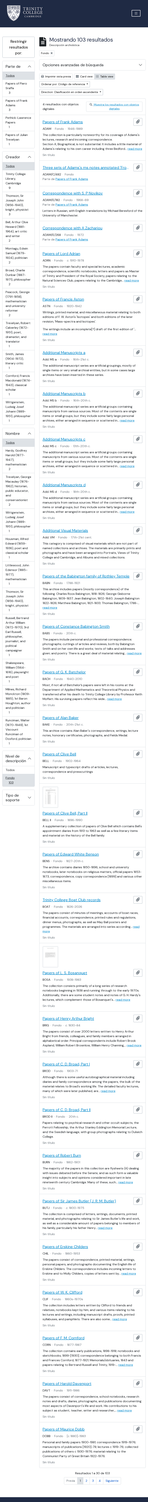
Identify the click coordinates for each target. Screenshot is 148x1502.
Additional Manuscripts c (64, 439)
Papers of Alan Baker (61, 717)
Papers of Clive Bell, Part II (65, 813)
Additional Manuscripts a (64, 352)
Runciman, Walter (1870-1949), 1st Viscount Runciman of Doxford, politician (18, 731)
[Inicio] (27, 13)
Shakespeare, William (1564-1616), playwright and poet (17, 672)
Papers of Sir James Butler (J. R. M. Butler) (79, 1201)
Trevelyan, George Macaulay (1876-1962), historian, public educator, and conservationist (18, 491)
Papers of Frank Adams (16, 105)
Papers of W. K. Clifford (62, 1292)
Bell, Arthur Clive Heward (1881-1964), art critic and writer (16, 231)
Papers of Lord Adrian (61, 253)
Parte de (13, 66)
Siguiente (112, 1481)
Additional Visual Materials (65, 530)
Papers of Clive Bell (59, 754)
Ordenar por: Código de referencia (63, 84)
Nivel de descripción (16, 758)
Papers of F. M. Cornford (63, 1338)
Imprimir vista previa (58, 76)
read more (135, 149)
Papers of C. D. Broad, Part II (67, 1109)
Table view (106, 76)
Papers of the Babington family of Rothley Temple (86, 576)
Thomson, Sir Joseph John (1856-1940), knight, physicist (17, 205)
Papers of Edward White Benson (71, 854)
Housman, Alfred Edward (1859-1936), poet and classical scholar (17, 548)
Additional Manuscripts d (64, 485)
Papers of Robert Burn (62, 1155)
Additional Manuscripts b (64, 393)
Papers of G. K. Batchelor (64, 672)
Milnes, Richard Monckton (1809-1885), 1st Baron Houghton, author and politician (18, 700)
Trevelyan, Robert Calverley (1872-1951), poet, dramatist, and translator (17, 334)
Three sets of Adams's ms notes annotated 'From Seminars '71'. (87, 167)
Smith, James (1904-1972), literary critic (14, 361)
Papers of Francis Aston (63, 299)
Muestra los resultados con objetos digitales (116, 106)
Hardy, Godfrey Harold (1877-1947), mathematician (16, 459)
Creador (13, 156)
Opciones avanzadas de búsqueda (73, 64)
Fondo (16, 780)
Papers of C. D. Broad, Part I (66, 1064)
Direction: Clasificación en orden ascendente (70, 92)
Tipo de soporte (13, 797)
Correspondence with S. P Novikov (73, 193)
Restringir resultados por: (18, 47)
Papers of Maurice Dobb (64, 1429)
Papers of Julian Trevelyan (16, 139)
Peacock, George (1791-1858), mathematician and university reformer (17, 303)
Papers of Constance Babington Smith (76, 626)
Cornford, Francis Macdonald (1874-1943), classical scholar (18, 385)
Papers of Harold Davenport (67, 1383)
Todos (10, 76)
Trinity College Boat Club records (72, 900)
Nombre (13, 433)
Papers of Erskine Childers (65, 1246)
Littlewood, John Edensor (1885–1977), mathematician (17, 574)
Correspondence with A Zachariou (72, 228)
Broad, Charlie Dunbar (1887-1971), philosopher (18, 277)
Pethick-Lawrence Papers (18, 122)
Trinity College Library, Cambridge (15, 181)
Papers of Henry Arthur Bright (68, 1018)
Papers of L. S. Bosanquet (65, 973)
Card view (86, 76)
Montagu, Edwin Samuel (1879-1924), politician (16, 255)
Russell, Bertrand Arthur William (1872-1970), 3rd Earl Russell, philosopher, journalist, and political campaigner (17, 636)
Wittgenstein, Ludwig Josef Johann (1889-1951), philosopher (18, 411)
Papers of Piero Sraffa (16, 88)
